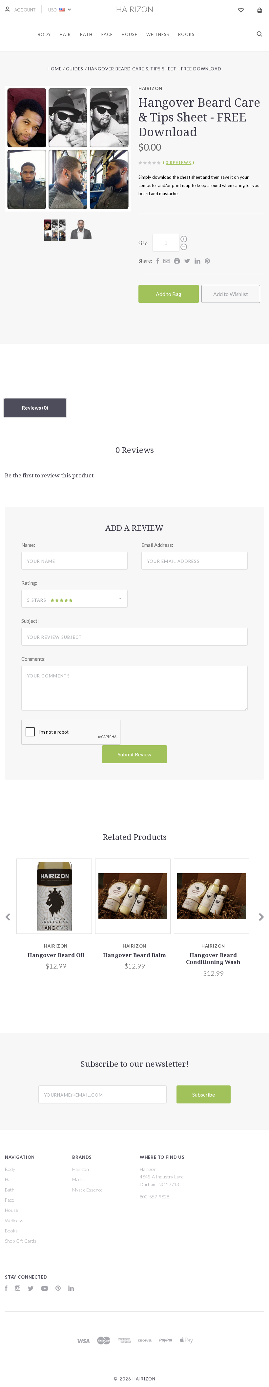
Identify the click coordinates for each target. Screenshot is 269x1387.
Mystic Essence (87, 1190)
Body (44, 34)
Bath (86, 34)
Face (107, 34)
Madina (79, 1179)
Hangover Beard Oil (56, 955)
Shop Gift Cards (20, 1241)
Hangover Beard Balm (134, 955)
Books (186, 34)
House (129, 34)
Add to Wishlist (230, 294)
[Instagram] (17, 1289)
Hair (65, 34)
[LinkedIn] (71, 1289)
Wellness (157, 34)
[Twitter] (31, 1289)
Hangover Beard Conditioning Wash (213, 958)
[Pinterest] (58, 1289)
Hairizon (150, 88)
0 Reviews (178, 162)
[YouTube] (44, 1289)
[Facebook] (6, 1289)
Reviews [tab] (32, 408)
